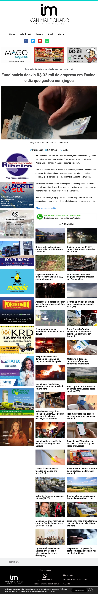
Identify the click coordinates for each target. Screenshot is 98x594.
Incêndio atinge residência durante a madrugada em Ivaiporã (48, 443)
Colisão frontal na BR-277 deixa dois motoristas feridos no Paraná (81, 249)
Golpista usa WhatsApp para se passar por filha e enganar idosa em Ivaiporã (81, 443)
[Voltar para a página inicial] (49, 14)
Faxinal (29, 69)
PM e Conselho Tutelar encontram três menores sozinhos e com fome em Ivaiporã (79, 333)
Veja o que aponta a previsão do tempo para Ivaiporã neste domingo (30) (81, 388)
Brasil (50, 34)
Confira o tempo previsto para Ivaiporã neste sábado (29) (81, 497)
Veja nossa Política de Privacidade (75, 579)
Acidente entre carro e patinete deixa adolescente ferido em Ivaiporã (82, 471)
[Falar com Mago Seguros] (16, 55)
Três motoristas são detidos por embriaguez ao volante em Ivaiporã (81, 416)
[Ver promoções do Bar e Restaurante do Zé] (82, 55)
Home (12, 34)
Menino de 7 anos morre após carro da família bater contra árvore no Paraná (49, 523)
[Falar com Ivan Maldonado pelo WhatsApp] (45, 575)
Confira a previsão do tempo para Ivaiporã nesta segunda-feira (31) (81, 304)
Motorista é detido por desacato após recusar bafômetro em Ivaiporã (78, 361)
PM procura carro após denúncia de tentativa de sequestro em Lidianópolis (48, 359)
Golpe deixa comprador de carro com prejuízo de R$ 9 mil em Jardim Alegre (81, 550)
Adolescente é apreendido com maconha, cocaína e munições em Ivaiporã (50, 304)
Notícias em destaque (47, 69)
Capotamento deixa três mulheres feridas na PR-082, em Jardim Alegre (49, 276)
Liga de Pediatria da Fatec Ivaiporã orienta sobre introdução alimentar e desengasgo (48, 552)
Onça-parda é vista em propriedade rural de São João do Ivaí (49, 331)
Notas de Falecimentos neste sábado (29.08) (49, 497)
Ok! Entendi (79, 590)
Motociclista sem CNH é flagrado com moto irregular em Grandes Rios (80, 276)
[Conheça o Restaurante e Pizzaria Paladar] (49, 55)
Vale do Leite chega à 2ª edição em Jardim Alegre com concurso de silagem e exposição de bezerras (49, 415)
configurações (49, 591)
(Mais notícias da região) (46, 208)
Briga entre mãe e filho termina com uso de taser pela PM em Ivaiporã (82, 523)
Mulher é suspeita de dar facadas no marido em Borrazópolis (47, 471)
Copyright (66, 584)
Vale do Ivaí (25, 34)
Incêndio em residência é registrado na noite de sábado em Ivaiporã (49, 386)
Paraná (39, 34)
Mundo (61, 34)
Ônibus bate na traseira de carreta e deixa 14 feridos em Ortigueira (49, 249)
